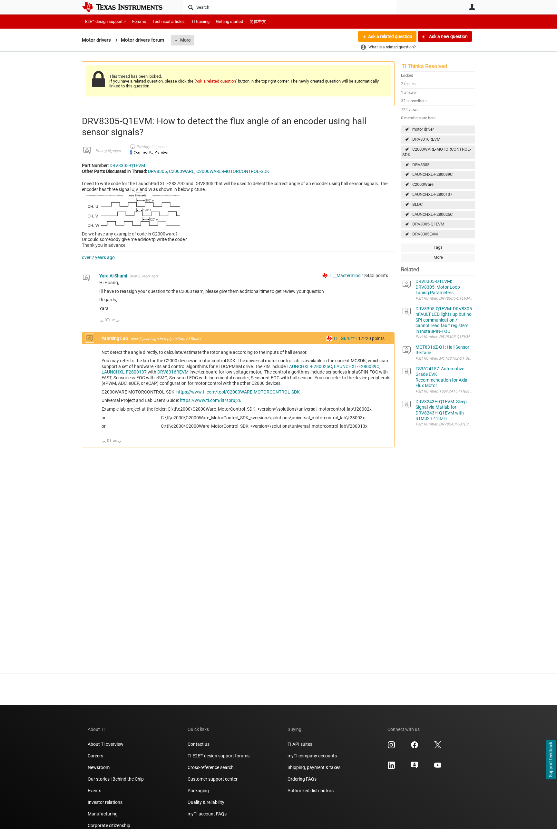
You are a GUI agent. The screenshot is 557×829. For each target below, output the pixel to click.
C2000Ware (423, 184)
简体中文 (257, 21)
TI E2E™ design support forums (218, 755)
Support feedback (550, 759)
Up (102, 322)
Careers (95, 755)
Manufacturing (103, 813)
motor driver (423, 129)
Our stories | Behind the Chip (116, 779)
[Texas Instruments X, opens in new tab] (438, 747)
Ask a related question (390, 36)
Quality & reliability (206, 802)
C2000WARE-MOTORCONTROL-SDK (436, 152)
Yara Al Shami (113, 275)
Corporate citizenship (109, 825)
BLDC (417, 204)
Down (117, 322)
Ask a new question (448, 36)
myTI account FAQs (207, 813)
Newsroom (99, 767)
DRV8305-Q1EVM (428, 224)
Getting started (229, 21)
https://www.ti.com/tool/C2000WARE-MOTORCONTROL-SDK (238, 392)
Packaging (198, 790)
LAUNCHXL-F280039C (432, 174)
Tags (438, 247)
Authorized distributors (311, 790)
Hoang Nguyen (108, 150)
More (185, 40)
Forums (139, 21)
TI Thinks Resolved (424, 66)
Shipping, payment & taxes (314, 767)
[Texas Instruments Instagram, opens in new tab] (391, 747)
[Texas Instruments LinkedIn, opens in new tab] (391, 767)
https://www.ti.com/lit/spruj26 (210, 400)
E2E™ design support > (105, 21)
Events (94, 790)
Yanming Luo (115, 338)
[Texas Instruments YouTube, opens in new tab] (438, 767)
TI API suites (300, 744)
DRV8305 (420, 164)
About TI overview (105, 744)
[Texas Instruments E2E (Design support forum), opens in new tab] (414, 767)
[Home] (127, 7)
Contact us (199, 744)
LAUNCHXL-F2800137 (432, 194)
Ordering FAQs (302, 779)
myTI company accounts (312, 755)
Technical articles (168, 21)
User (472, 7)
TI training (200, 21)
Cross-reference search (211, 767)
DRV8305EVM (425, 234)
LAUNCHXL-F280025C (432, 214)
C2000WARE (181, 171)
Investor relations (105, 802)
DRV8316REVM (426, 139)
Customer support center (213, 779)
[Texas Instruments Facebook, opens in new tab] (414, 747)
